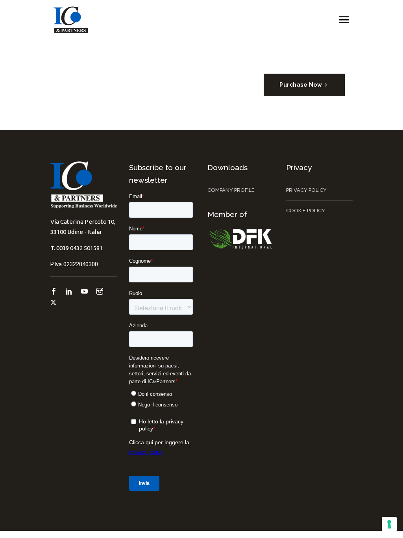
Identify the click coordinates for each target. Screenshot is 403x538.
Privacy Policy (306, 190)
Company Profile (231, 190)
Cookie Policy (305, 210)
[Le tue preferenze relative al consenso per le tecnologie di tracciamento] (389, 524)
